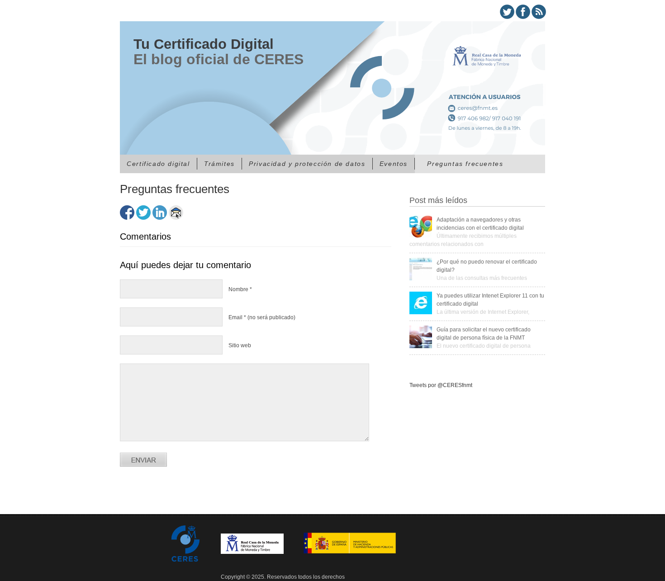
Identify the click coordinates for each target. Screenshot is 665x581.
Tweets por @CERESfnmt (440, 385)
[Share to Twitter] (143, 212)
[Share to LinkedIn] (159, 212)
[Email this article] (176, 212)
